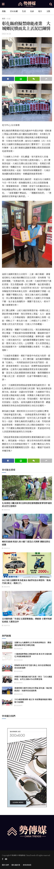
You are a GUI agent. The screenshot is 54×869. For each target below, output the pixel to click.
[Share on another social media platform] (46, 79)
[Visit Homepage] (27, 4)
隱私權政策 (16, 865)
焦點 (4, 11)
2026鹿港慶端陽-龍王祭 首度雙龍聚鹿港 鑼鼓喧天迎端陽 (33, 700)
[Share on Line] (21, 79)
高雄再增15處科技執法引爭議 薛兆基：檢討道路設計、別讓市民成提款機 (33, 689)
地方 (40, 11)
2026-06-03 (19, 694)
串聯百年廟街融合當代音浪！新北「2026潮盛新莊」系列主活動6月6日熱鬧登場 (33, 678)
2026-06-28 (19, 660)
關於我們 (5, 865)
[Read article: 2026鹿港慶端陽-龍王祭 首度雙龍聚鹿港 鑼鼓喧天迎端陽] (7, 702)
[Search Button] (50, 4)
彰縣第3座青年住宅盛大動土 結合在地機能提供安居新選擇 (32, 666)
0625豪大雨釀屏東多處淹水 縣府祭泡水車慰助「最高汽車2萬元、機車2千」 (26, 582)
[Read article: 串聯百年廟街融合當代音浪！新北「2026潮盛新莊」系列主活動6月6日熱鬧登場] (7, 679)
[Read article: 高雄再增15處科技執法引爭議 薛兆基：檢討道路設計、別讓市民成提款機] (7, 690)
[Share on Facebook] (8, 79)
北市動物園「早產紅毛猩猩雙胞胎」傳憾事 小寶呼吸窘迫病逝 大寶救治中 (27, 620)
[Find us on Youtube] (6, 859)
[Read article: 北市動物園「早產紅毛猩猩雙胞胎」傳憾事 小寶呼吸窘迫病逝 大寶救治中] (27, 603)
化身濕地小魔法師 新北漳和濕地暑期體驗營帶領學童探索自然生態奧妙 (27, 504)
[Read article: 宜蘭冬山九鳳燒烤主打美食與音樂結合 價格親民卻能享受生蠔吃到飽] (7, 645)
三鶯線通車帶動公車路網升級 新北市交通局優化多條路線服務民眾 (33, 655)
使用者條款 (27, 865)
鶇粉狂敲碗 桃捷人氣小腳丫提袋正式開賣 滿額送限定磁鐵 (26, 543)
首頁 (3, 18)
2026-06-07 (19, 705)
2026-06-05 (19, 648)
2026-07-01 (6, 548)
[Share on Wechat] (34, 79)
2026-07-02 (6, 510)
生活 (24, 11)
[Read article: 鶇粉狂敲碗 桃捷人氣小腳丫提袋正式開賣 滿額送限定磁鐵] (27, 526)
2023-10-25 (6, 33)
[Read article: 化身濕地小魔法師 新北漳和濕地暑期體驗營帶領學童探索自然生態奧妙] (27, 487)
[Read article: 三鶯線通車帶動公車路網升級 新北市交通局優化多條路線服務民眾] (7, 656)
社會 (32, 11)
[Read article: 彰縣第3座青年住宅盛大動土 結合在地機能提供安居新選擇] (7, 667)
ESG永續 (14, 11)
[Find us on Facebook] (2, 859)
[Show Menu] (3, 4)
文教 (48, 11)
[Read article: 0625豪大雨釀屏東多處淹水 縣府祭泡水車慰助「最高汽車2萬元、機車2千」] (27, 564)
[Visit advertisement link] (27, 767)
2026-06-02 (19, 683)
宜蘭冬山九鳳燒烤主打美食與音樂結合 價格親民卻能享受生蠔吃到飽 (32, 643)
